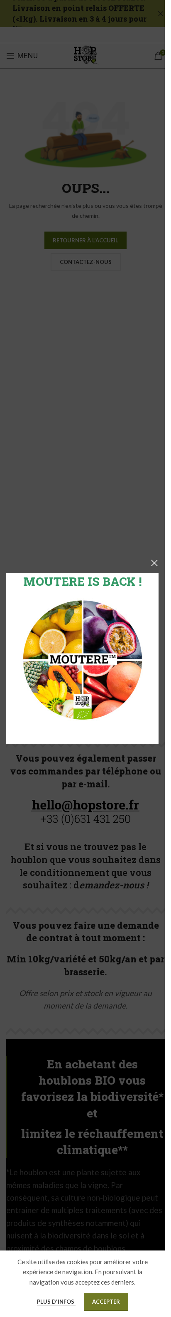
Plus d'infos (56, 1301)
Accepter (106, 1301)
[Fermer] (154, 562)
